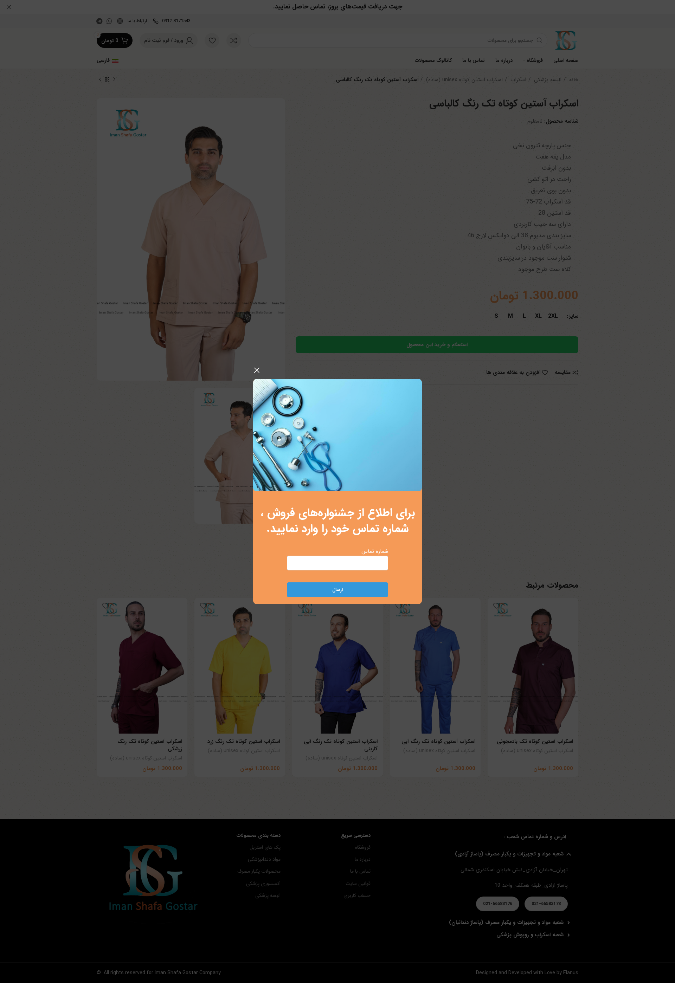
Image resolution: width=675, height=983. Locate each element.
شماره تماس (374, 551)
